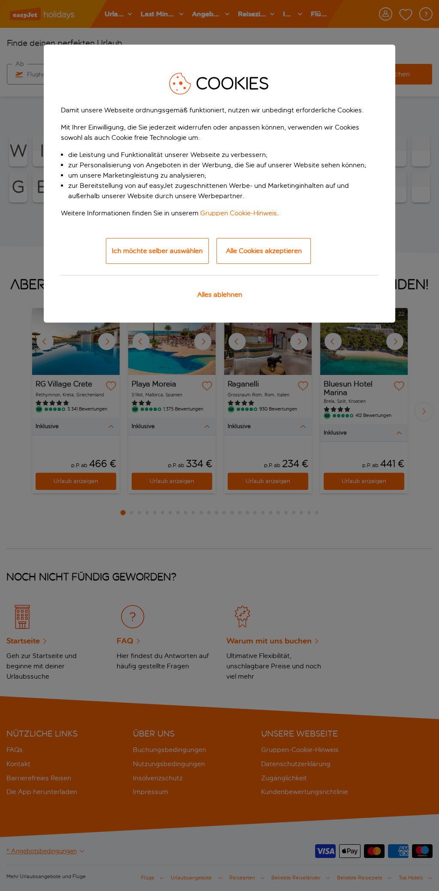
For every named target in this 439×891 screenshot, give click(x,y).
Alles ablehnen (219, 294)
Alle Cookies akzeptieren (264, 251)
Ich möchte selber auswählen (157, 251)
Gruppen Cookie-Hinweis (238, 213)
